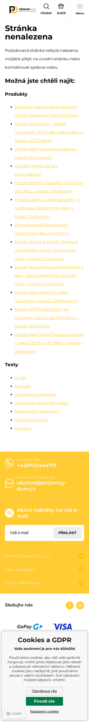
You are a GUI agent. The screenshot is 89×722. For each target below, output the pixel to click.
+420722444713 (36, 465)
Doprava (23, 428)
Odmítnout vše (44, 691)
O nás (20, 377)
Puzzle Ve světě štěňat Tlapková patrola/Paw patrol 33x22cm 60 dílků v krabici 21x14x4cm (46, 250)
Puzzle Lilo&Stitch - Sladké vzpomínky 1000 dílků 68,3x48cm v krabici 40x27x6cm (49, 132)
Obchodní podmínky (35, 394)
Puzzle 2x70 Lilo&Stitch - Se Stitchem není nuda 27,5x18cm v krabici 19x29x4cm (47, 318)
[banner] (23, 9)
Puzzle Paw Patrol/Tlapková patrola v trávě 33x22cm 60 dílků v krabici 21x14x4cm (49, 343)
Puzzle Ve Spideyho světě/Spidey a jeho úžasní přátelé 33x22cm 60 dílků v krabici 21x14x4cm (49, 275)
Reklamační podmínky (37, 411)
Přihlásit (67, 533)
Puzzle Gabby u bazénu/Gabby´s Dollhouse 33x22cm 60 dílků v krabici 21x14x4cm (47, 208)
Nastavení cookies (44, 711)
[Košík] (61, 9)
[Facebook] (70, 605)
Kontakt (23, 386)
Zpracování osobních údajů (41, 403)
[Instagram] (80, 605)
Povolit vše (44, 701)
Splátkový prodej (31, 420)
